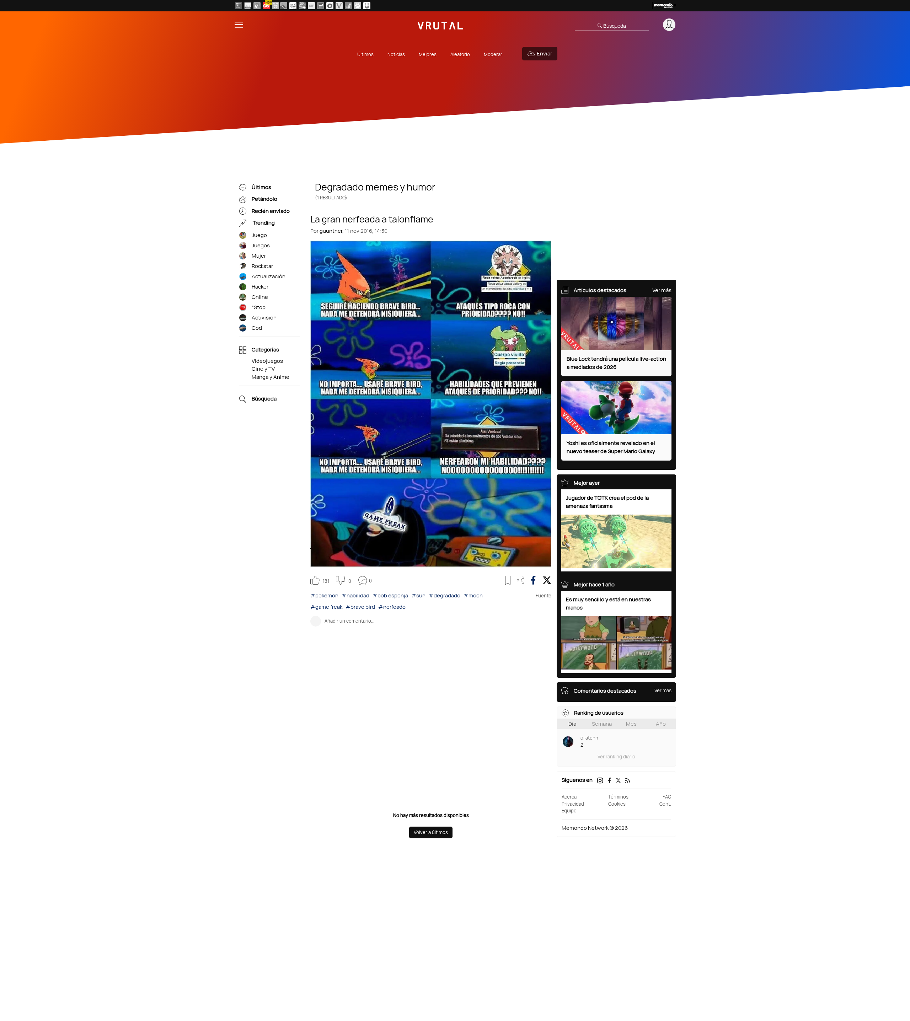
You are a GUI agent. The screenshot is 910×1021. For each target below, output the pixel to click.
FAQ (667, 797)
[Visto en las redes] (257, 5)
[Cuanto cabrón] (292, 5)
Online (260, 297)
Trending (263, 223)
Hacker (260, 286)
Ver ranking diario (616, 756)
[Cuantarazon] (247, 5)
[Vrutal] (266, 5)
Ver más (661, 290)
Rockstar (262, 266)
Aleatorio (460, 54)
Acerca (569, 797)
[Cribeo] (329, 5)
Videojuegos (267, 361)
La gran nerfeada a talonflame (371, 218)
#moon (473, 595)
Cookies (617, 804)
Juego (259, 235)
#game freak (326, 607)
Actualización (268, 276)
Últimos (365, 54)
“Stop (259, 307)
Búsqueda (264, 399)
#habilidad (355, 595)
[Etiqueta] (242, 235)
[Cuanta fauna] (357, 5)
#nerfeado (392, 607)
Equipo (569, 810)
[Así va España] (283, 5)
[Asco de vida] (238, 5)
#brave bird (360, 607)
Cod (257, 328)
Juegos (261, 245)
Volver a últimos (431, 832)
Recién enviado (271, 211)
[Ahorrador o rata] (348, 5)
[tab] (572, 724)
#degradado (444, 595)
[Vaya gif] (311, 5)
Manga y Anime (270, 377)
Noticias (396, 54)
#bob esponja (390, 595)
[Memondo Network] (664, 5)
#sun (418, 595)
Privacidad (573, 804)
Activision (264, 317)
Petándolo (264, 199)
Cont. (665, 804)
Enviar (544, 53)
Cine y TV (263, 368)
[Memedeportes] (275, 5)
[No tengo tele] (302, 5)
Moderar (493, 54)
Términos (618, 797)
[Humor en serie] (366, 5)
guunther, (332, 231)
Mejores (428, 54)
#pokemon (324, 595)
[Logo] (440, 24)
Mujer (259, 255)
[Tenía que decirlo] (320, 5)
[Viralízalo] (339, 5)
